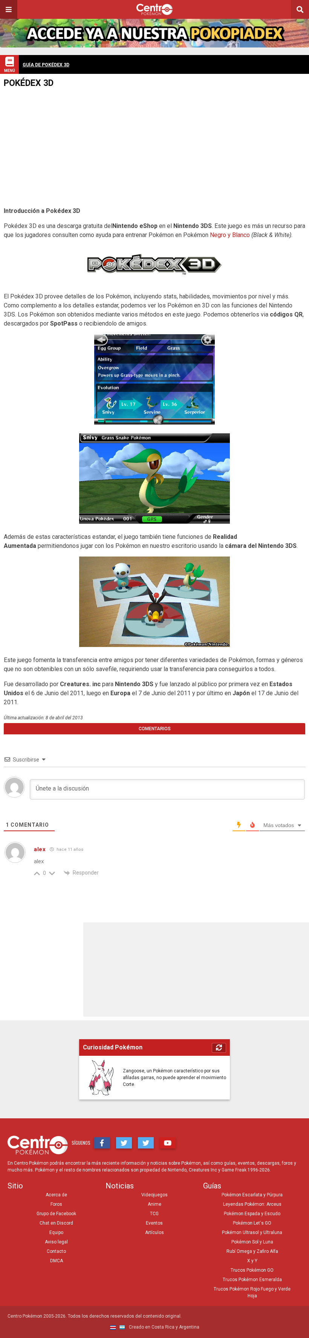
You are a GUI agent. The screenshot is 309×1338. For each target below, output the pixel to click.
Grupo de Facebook (56, 1213)
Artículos (154, 1232)
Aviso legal (56, 1242)
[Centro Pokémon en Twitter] (124, 1142)
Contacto (56, 1251)
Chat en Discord (56, 1223)
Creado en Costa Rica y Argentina (163, 1327)
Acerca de (56, 1194)
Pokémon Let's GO (252, 1223)
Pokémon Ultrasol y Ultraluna (252, 1232)
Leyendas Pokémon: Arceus (252, 1204)
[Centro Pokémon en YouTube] (168, 1142)
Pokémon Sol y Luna (252, 1242)
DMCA (56, 1260)
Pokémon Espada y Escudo (252, 1213)
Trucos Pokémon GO (252, 1270)
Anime (154, 1204)
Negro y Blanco (230, 235)
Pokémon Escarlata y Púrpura (252, 1194)
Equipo (56, 1232)
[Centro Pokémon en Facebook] (102, 1142)
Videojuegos (154, 1194)
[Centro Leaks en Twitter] (146, 1142)
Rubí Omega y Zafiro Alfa (252, 1251)
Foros (56, 1204)
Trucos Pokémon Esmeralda (252, 1279)
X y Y (252, 1260)
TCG (154, 1213)
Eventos (154, 1223)
